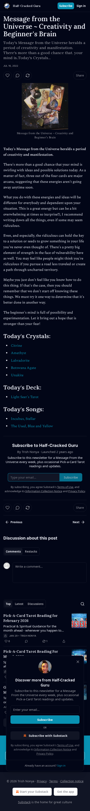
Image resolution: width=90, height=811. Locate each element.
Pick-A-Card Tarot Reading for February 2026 (30, 618)
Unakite (17, 375)
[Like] (7, 75)
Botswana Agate (23, 368)
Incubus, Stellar (23, 419)
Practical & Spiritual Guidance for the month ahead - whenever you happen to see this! (32, 628)
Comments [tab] (13, 551)
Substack (24, 802)
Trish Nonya (28, 635)
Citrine (16, 345)
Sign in (81, 6)
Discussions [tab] (35, 604)
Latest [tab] (19, 604)
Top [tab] (8, 604)
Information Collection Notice (52, 749)
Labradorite (20, 360)
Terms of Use (65, 745)
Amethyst (18, 353)
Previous (16, 522)
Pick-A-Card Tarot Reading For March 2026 (30, 654)
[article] (45, 628)
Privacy (42, 781)
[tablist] (21, 551)
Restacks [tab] (31, 551)
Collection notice (72, 781)
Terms (53, 781)
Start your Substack (34, 792)
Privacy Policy (44, 753)
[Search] (82, 604)
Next (76, 522)
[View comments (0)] (17, 75)
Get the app (65, 792)
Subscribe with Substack (48, 735)
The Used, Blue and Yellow (32, 426)
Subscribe (65, 6)
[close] (78, 661)
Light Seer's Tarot (25, 397)
